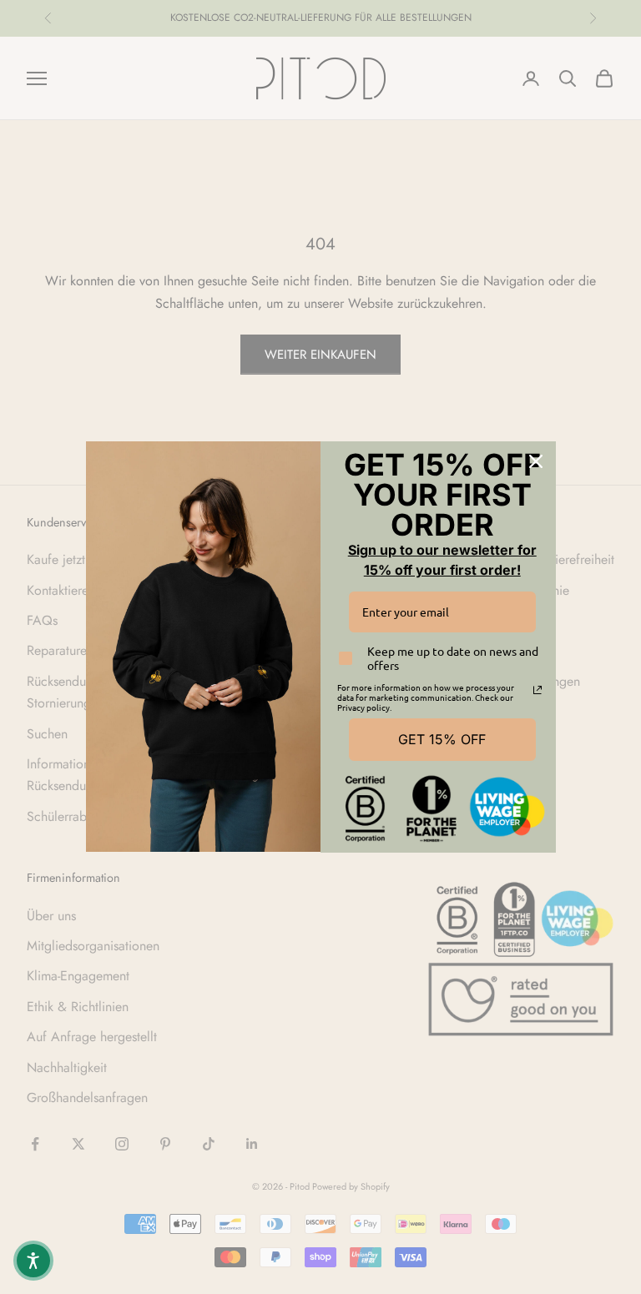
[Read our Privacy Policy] (537, 690)
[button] (33, 1261)
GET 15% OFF (442, 739)
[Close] (536, 461)
